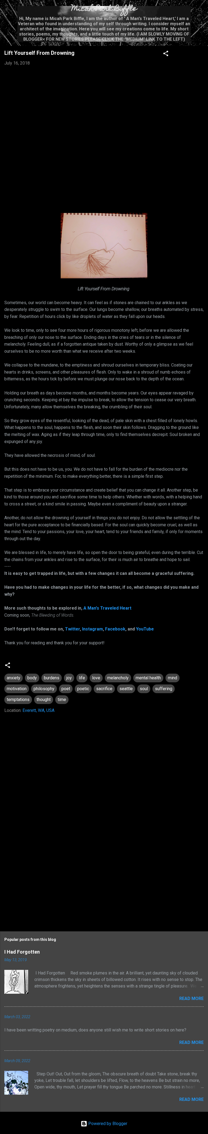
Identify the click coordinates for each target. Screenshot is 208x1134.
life (82, 677)
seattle (126, 688)
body (32, 677)
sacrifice (104, 688)
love (96, 677)
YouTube (145, 629)
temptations (18, 699)
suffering (163, 688)
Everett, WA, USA (38, 710)
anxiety (13, 677)
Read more (191, 998)
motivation (17, 688)
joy (69, 677)
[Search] (200, 11)
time (62, 699)
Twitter (72, 629)
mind (172, 677)
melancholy (118, 677)
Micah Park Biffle (104, 9)
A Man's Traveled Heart (107, 608)
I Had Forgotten (22, 952)
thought (44, 699)
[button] (165, 54)
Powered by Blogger (107, 1123)
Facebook (115, 629)
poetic (83, 688)
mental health (148, 677)
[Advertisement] (104, 880)
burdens (51, 677)
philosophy (44, 688)
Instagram (92, 629)
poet (65, 688)
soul (144, 688)
